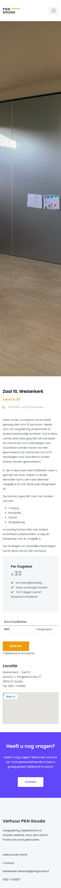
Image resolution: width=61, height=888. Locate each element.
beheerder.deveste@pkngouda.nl (26, 871)
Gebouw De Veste (15, 855)
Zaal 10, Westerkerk (23, 391)
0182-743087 (12, 880)
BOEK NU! (16, 646)
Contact (30, 782)
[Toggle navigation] (53, 10)
